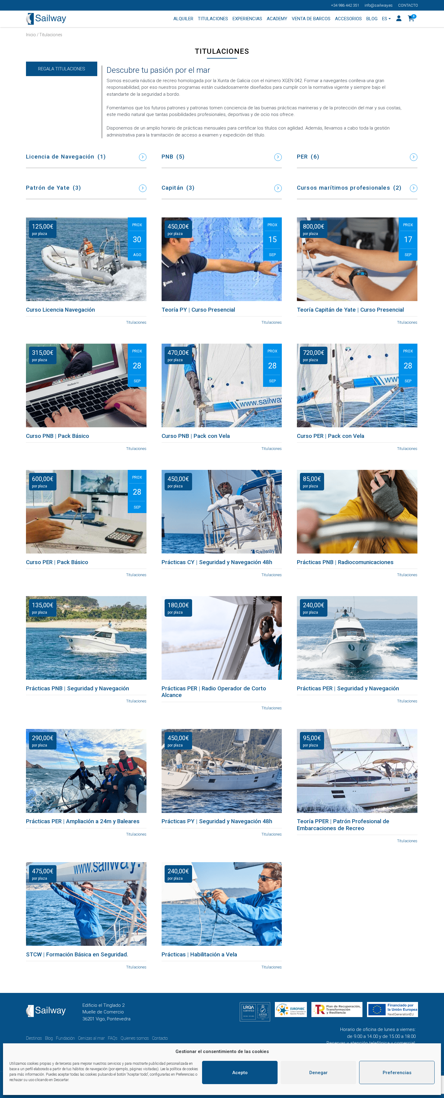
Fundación (65, 1038)
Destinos (34, 1038)
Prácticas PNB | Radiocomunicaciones (345, 562)
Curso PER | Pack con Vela (330, 436)
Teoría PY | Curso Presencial (198, 310)
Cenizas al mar (91, 1038)
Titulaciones (136, 322)
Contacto (408, 5)
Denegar (318, 1072)
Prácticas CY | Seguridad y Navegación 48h (217, 562)
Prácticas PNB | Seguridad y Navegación (77, 688)
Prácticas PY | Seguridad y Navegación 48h (217, 821)
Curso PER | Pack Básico (57, 562)
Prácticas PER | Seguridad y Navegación (348, 688)
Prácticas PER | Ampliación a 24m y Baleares (83, 821)
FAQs (112, 1038)
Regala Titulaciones (61, 69)
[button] (411, 19)
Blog (49, 1038)
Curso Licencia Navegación (60, 310)
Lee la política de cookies (179, 1069)
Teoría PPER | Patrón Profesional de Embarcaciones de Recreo (343, 825)
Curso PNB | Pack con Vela (196, 436)
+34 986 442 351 (345, 5)
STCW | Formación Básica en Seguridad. (77, 954)
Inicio (31, 34)
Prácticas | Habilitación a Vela (199, 954)
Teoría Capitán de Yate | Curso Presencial (350, 310)
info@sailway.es (379, 5)
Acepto (240, 1072)
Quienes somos (135, 1038)
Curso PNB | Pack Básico (57, 436)
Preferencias (397, 1072)
